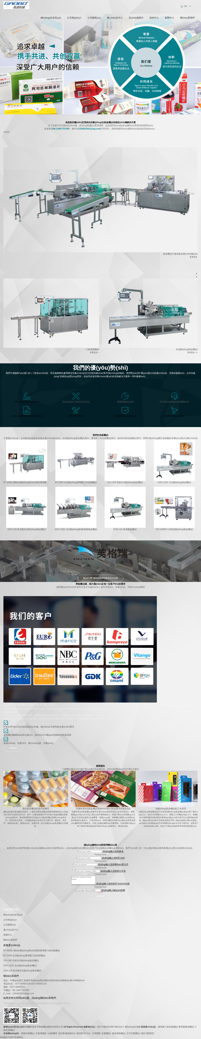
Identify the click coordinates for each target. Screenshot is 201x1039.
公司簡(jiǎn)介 (74, 18)
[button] (100, 105)
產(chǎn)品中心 (115, 18)
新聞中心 (169, 18)
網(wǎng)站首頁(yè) (51, 18)
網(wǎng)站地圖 (132, 1027)
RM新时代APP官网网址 (11, 1037)
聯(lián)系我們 (187, 18)
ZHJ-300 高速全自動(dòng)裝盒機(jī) (21, 960)
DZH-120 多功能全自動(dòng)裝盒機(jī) (22, 970)
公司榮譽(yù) (94, 18)
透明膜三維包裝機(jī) (168, 1027)
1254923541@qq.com (23, 993)
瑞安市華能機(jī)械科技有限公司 (47, 1027)
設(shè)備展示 (136, 18)
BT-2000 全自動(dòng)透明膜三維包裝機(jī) (24, 955)
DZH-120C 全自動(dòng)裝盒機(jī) (20, 965)
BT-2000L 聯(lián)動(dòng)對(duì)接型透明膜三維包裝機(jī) (31, 950)
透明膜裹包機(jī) (186, 1027)
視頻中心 (154, 18)
